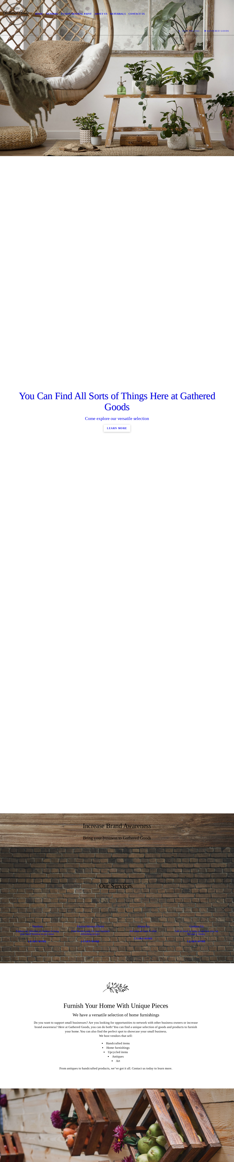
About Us (101, 13)
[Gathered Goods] (16, 14)
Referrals (118, 13)
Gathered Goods (218, 31)
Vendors (52, 13)
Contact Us (137, 13)
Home (39, 13)
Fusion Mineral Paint (76, 13)
